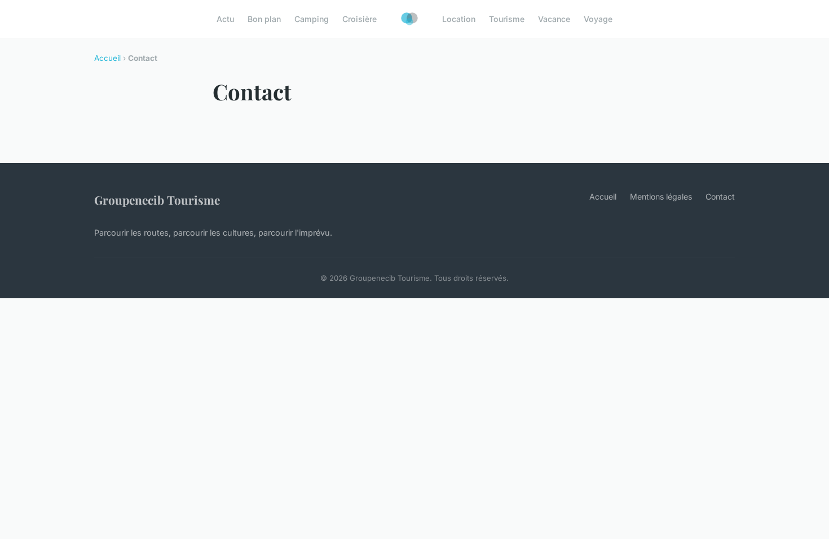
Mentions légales (661, 196)
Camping (311, 19)
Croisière (359, 19)
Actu (225, 19)
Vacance (554, 19)
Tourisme (506, 19)
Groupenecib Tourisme (157, 199)
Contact (720, 196)
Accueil (107, 58)
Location (458, 19)
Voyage (598, 19)
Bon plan (264, 19)
